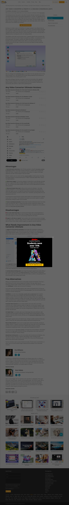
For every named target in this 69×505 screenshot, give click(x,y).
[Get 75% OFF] (34, 252)
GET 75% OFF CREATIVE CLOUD (34, 264)
